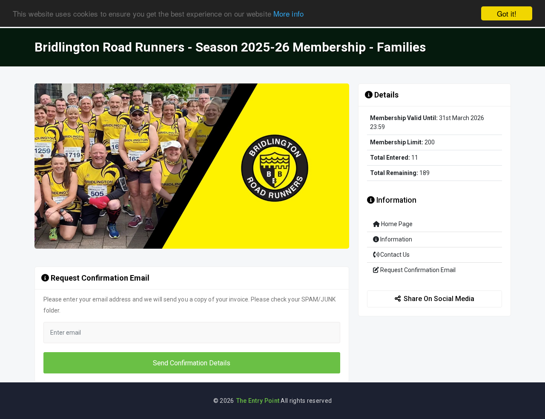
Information (395, 239)
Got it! (506, 13)
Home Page (396, 224)
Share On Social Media (439, 299)
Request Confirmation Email (417, 270)
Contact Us (394, 254)
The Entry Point (258, 400)
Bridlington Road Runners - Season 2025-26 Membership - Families (230, 47)
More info (288, 14)
